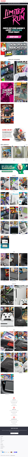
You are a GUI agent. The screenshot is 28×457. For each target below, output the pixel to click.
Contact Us (2, 441)
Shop (1, 439)
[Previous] (24, 41)
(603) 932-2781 (14, 423)
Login (1, 442)
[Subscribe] (17, 433)
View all (26, 144)
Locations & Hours (2, 440)
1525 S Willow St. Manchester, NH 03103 (14, 420)
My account (2, 448)
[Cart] (25, 1)
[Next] (26, 41)
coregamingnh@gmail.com (14, 405)
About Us (1, 438)
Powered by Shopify (12, 455)
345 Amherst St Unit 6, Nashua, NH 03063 (14, 410)
